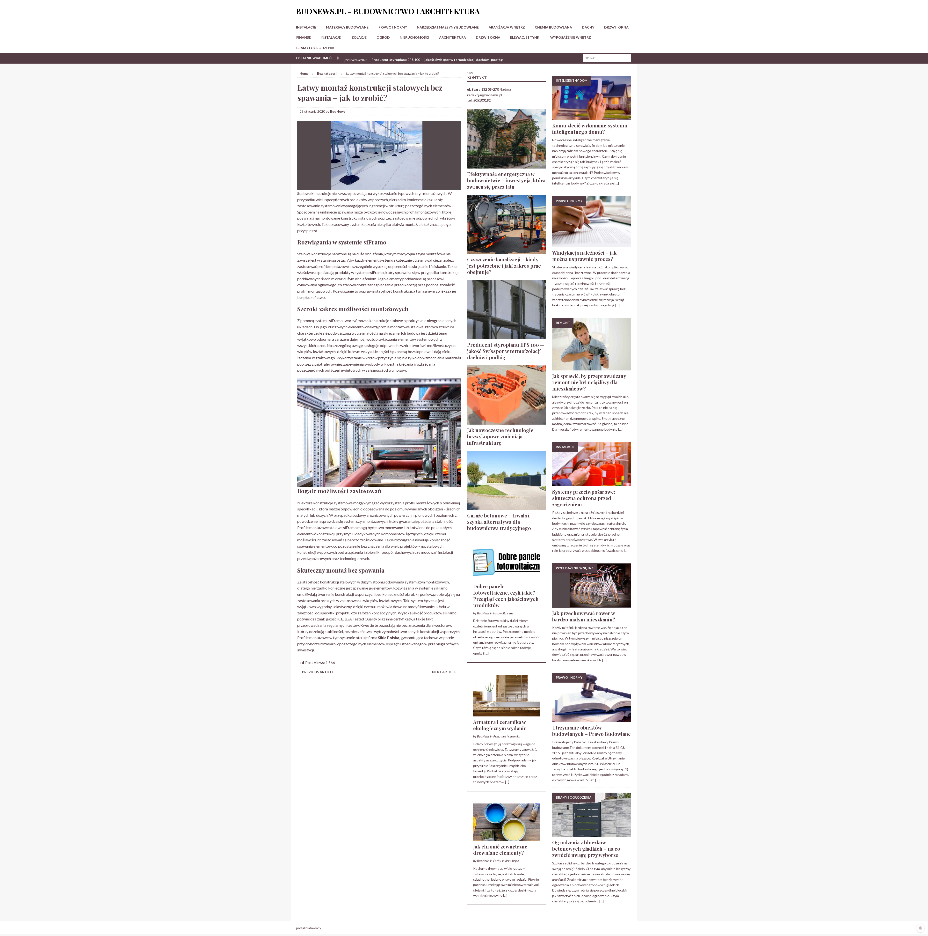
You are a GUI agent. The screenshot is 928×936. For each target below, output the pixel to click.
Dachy (588, 27)
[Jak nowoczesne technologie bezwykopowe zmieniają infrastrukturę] (506, 422)
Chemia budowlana (553, 27)
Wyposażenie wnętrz (570, 37)
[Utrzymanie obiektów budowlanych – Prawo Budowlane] (591, 719)
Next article (444, 672)
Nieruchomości (414, 37)
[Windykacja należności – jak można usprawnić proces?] (591, 244)
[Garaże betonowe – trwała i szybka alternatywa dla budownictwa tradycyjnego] (506, 507)
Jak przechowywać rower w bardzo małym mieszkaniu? (583, 616)
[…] (617, 183)
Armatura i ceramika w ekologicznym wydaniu (500, 725)
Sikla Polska (388, 637)
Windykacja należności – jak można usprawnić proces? (584, 255)
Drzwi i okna (616, 27)
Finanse (303, 37)
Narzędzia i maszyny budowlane (448, 27)
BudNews (337, 111)
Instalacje (306, 27)
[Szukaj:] (607, 58)
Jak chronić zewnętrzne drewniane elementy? (500, 849)
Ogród (383, 37)
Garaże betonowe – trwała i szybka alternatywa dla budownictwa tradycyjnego (499, 521)
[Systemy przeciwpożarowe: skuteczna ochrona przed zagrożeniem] (591, 483)
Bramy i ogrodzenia (315, 48)
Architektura (452, 37)
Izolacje (359, 37)
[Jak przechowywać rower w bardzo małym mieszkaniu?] (591, 605)
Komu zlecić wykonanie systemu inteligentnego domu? (589, 128)
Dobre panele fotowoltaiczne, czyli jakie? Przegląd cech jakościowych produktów (506, 595)
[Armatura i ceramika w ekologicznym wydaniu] (506, 714)
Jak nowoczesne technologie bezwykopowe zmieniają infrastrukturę (500, 436)
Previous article (318, 672)
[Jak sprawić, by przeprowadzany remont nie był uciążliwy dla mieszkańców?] (591, 368)
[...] (487, 653)
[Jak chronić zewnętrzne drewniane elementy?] (506, 838)
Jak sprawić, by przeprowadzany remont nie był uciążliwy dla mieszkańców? (589, 382)
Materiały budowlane (347, 27)
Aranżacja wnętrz (507, 27)
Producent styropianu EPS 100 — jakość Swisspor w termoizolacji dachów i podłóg (505, 351)
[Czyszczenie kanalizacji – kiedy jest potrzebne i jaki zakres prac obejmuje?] (506, 251)
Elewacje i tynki (525, 37)
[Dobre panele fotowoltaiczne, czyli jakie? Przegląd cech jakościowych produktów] (506, 578)
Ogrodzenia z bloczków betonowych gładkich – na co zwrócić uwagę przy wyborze (586, 848)
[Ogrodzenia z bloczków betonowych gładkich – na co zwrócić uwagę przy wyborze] (591, 834)
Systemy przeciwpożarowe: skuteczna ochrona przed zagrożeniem (583, 498)
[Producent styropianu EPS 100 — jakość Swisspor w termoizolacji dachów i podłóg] (506, 336)
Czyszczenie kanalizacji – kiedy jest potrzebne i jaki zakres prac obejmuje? (504, 265)
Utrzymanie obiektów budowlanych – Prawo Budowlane (591, 730)
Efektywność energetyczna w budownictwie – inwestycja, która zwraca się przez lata (506, 180)
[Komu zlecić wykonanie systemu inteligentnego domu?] (591, 117)
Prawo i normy (392, 27)
